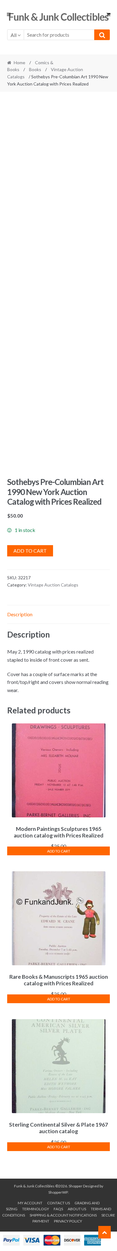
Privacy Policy (68, 1221)
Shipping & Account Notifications (63, 1215)
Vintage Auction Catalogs (53, 584)
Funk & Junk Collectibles (58, 17)
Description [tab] (19, 614)
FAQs (58, 1209)
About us (77, 1209)
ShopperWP (58, 1192)
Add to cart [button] (58, 851)
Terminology (35, 1209)
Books (35, 69)
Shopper (75, 1186)
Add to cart (30, 551)
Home (19, 62)
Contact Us (58, 1203)
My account (30, 1203)
